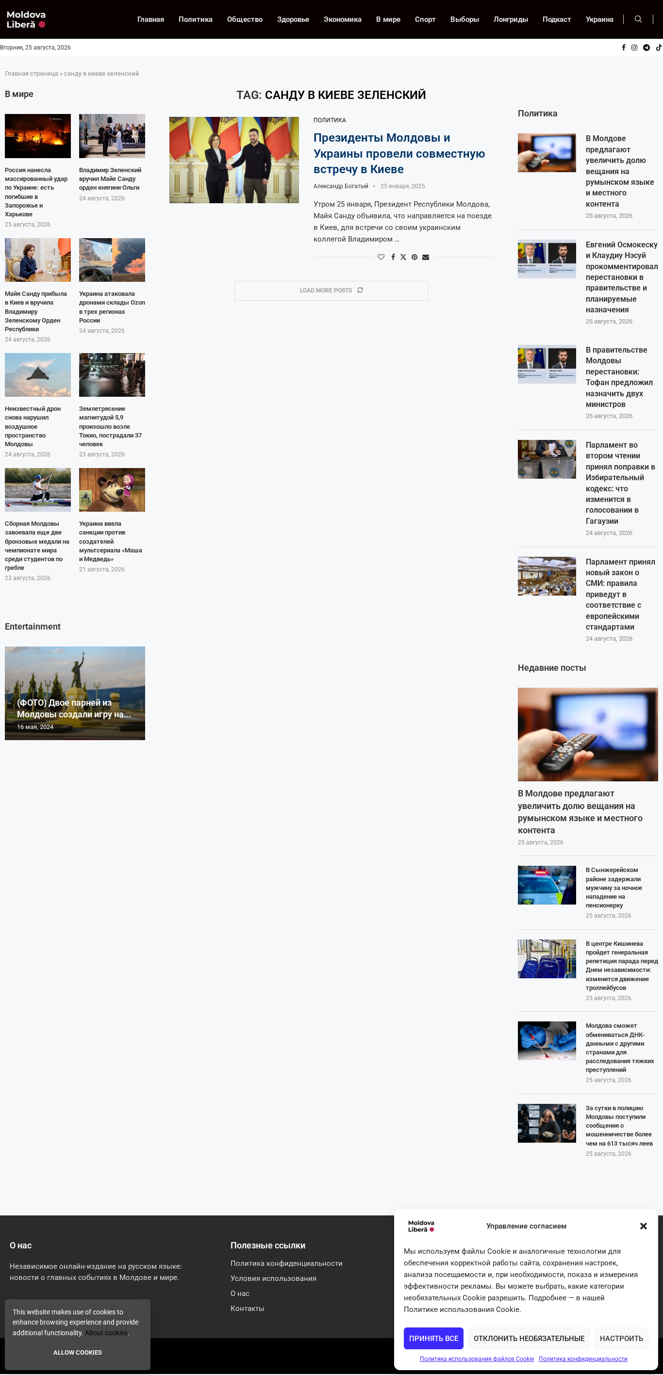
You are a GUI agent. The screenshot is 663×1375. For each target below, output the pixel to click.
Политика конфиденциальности (583, 1359)
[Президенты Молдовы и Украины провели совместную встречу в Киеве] (234, 160)
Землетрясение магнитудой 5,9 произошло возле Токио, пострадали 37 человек (110, 426)
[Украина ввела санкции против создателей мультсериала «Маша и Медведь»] (112, 490)
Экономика (343, 19)
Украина (599, 19)
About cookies (106, 1333)
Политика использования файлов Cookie (477, 1359)
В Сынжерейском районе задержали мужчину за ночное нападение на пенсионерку (614, 887)
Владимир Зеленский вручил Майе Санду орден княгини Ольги (110, 178)
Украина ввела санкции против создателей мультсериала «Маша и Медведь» (110, 541)
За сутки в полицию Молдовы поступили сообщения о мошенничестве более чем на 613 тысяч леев (619, 1125)
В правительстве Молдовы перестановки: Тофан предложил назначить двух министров (619, 377)
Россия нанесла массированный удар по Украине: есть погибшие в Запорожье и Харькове (36, 192)
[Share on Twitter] (403, 257)
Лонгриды (511, 19)
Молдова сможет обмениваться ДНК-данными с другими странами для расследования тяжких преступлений (620, 1047)
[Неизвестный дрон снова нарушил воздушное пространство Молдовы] (38, 375)
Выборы (464, 19)
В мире (388, 19)
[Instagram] (634, 47)
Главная (150, 19)
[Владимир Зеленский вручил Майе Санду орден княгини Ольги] (112, 136)
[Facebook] (623, 47)
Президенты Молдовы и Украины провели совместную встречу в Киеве (399, 153)
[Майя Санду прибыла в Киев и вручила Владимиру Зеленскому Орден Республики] (38, 260)
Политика (196, 19)
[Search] (638, 19)
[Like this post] (381, 257)
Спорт (425, 19)
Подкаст (557, 19)
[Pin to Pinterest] (414, 257)
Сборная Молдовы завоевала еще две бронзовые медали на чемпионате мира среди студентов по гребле (37, 545)
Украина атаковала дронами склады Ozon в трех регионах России (112, 307)
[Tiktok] (659, 47)
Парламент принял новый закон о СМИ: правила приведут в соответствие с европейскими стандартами (620, 594)
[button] (643, 1226)
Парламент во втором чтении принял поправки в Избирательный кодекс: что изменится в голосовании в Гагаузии (620, 483)
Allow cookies (77, 1352)
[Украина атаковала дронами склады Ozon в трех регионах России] (112, 260)
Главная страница (31, 73)
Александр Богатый (341, 186)
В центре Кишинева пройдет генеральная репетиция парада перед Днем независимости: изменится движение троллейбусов (622, 965)
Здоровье (293, 19)
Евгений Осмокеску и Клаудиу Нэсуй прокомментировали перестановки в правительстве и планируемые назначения (622, 277)
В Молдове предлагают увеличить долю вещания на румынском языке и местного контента (620, 171)
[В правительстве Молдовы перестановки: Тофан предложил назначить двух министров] (547, 364)
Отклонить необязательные (529, 1338)
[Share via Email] (425, 257)
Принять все (433, 1338)
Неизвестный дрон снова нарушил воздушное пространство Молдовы (33, 426)
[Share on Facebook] (393, 257)
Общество (245, 19)
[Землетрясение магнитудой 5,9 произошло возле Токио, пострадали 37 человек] (112, 375)
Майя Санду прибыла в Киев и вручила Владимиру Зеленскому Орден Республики (36, 311)
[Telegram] (646, 47)
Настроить (621, 1338)
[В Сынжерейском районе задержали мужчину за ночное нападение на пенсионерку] (547, 885)
